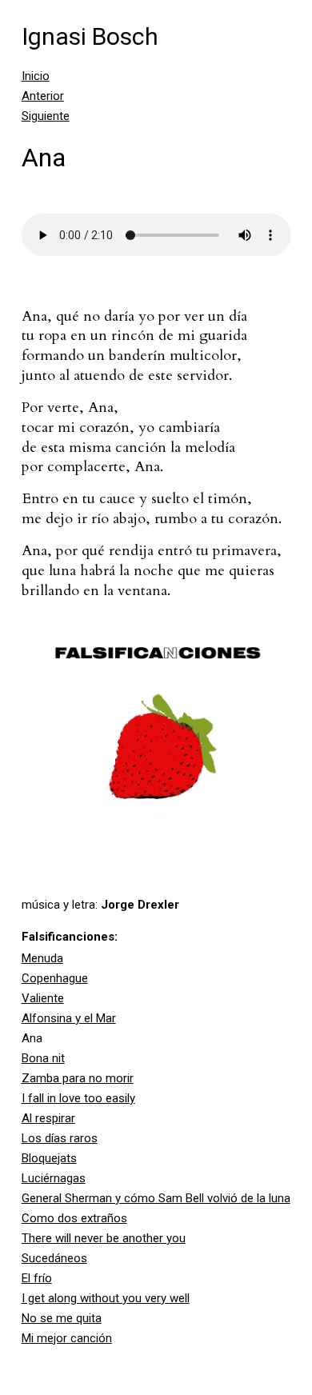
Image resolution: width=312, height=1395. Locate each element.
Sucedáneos (54, 1258)
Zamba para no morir (78, 1078)
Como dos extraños (74, 1218)
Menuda (42, 958)
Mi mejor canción (67, 1338)
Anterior (43, 96)
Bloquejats (49, 1158)
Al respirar (48, 1118)
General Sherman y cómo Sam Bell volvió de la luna (156, 1198)
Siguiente (46, 116)
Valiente (43, 998)
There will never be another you (104, 1238)
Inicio (36, 76)
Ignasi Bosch (90, 36)
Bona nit (43, 1058)
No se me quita (62, 1318)
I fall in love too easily (78, 1098)
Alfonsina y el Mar (69, 1018)
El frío (37, 1278)
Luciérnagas (54, 1178)
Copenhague (55, 978)
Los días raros (60, 1138)
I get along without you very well (106, 1298)
